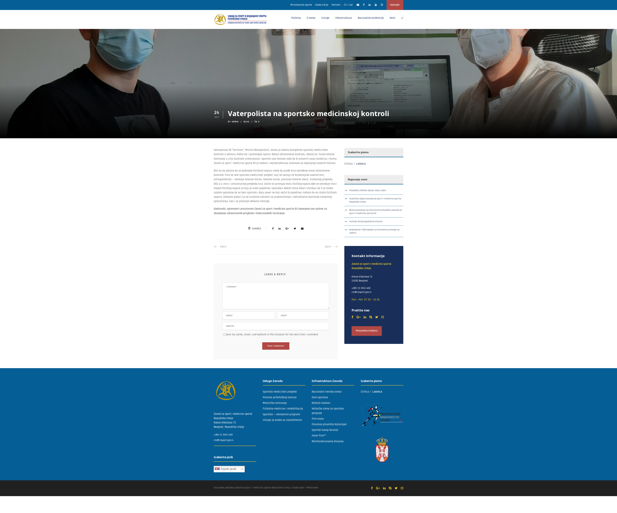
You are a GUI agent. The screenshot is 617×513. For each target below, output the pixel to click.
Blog (246, 121)
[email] (358, 4)
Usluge (325, 18)
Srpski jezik (228, 468)
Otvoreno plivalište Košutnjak (329, 424)
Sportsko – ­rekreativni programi (281, 414)
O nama (311, 18)
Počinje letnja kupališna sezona (365, 221)
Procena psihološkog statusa (280, 397)
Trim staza (318, 418)
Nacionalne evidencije (371, 18)
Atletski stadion (321, 403)
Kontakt (395, 4)
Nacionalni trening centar (327, 391)
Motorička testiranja (275, 403)
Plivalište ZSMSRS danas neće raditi (367, 190)
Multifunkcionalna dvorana (328, 441)
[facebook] (364, 4)
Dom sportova (320, 397)
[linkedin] (370, 4)
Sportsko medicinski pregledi (280, 391)
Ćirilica (348, 163)
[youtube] (376, 4)
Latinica (361, 163)
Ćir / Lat (348, 4)
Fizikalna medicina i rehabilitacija (283, 408)
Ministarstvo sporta (301, 4)
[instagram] (382, 4)
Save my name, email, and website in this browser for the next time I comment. (272, 334)
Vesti (392, 18)
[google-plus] (358, 317)
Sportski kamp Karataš (325, 430)
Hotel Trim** (319, 435)
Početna (296, 18)
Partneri (336, 4)
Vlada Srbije (321, 4)
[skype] (370, 317)
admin (235, 121)
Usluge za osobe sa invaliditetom (282, 420)
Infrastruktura (343, 18)
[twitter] (376, 317)
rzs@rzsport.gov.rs (223, 440)
